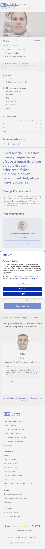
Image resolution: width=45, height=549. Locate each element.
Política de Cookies (15, 278)
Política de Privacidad (30, 278)
